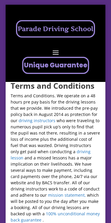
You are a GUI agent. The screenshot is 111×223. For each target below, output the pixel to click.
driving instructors (37, 120)
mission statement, (67, 195)
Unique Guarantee (55, 65)
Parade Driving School (55, 29)
